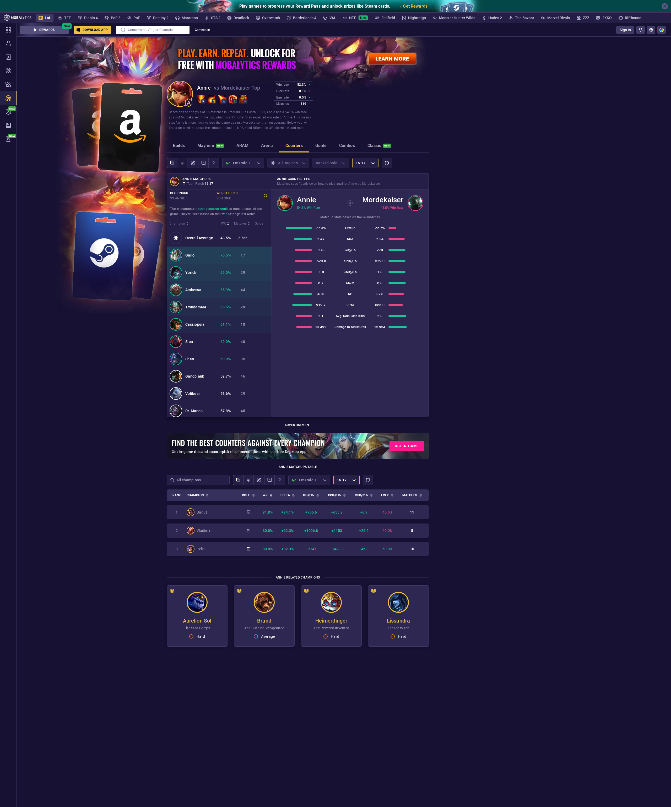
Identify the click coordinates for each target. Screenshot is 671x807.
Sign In (625, 30)
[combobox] (153, 30)
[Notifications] (640, 30)
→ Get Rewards (413, 6)
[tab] (179, 146)
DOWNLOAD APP (95, 30)
